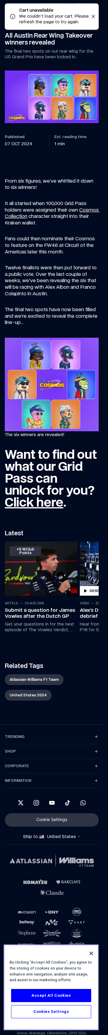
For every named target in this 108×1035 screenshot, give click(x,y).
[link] (40, 588)
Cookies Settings (51, 1011)
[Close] (91, 953)
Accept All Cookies (51, 995)
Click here (34, 502)
